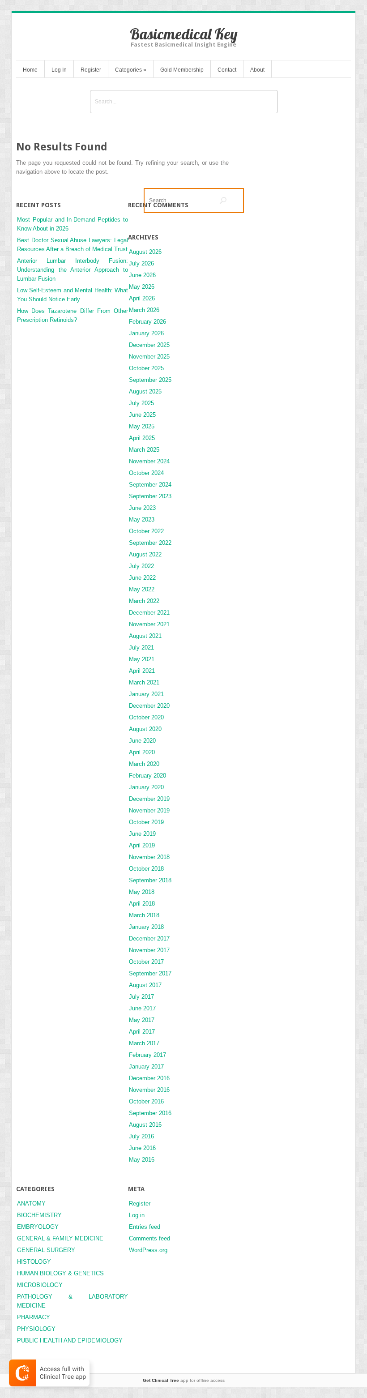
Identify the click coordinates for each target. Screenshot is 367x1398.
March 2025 (144, 449)
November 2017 (149, 950)
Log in (137, 1215)
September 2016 (150, 1113)
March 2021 (144, 682)
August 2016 (145, 1124)
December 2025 (149, 345)
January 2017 (146, 1066)
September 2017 (150, 973)
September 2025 (150, 379)
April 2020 (142, 752)
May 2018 (141, 892)
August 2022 (145, 554)
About (257, 70)
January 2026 (146, 333)
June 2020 (142, 740)
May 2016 (141, 1159)
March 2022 (144, 601)
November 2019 (149, 810)
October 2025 (146, 368)
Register (91, 70)
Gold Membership (182, 70)
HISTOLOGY (34, 1261)
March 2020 (144, 764)
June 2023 (142, 507)
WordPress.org (148, 1250)
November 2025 (149, 356)
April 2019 (142, 845)
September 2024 (150, 484)
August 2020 (145, 729)
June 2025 (142, 414)
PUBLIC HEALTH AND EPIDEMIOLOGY (70, 1340)
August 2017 (145, 985)
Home (30, 70)
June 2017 (142, 1008)
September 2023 (150, 496)
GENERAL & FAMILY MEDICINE (60, 1238)
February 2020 (147, 775)
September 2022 (150, 542)
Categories (130, 70)
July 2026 (141, 263)
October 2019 (146, 822)
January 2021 (146, 694)
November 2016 (149, 1089)
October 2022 (146, 531)
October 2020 (146, 717)
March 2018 (144, 915)
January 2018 (146, 926)
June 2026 (142, 275)
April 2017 (142, 1031)
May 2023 (141, 519)
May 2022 (141, 589)
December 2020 (149, 705)
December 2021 (149, 612)
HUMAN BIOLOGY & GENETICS (60, 1273)
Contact (227, 70)
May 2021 (141, 659)
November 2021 (149, 624)
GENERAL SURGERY (46, 1250)
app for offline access (184, 1380)
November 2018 (149, 857)
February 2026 (147, 321)
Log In (59, 70)
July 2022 (141, 566)
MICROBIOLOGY (40, 1285)
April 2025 (142, 438)
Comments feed (149, 1238)
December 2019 (149, 798)
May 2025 (141, 426)
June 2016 (142, 1148)
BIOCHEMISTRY (39, 1215)
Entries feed (144, 1226)
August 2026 (145, 251)
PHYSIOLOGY (36, 1328)
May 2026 (141, 286)
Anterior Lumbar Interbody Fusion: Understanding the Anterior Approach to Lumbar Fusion (72, 269)
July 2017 (141, 996)
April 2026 (142, 298)
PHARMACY (33, 1317)
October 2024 (146, 473)
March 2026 (144, 310)
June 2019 (142, 833)
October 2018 (146, 868)
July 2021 (141, 647)
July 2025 (141, 403)
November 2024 (149, 461)
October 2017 (146, 961)
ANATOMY (31, 1203)
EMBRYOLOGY (38, 1226)
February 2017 (147, 1055)
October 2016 (146, 1101)
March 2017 (144, 1043)
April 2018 (142, 903)
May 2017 (141, 1020)
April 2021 (142, 670)
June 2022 (142, 577)
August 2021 (145, 636)
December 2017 (149, 938)
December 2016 (149, 1078)
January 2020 (146, 787)
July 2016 (141, 1136)
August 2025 (145, 391)
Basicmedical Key (184, 33)
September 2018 (150, 880)
